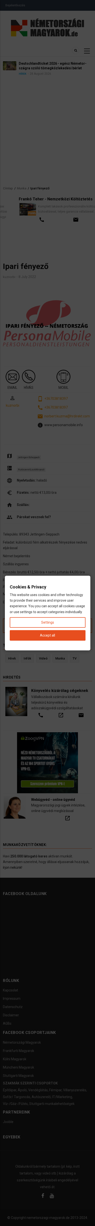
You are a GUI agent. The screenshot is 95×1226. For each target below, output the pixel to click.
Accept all (47, 635)
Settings (47, 622)
